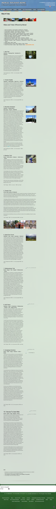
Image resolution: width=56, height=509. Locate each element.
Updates (32, 499)
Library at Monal (24, 501)
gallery (9, 146)
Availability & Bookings (40, 499)
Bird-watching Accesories (39, 501)
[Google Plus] (50, 6)
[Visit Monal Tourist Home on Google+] (2, 489)
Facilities (19, 9)
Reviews (28, 499)
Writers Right (38, 505)
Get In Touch (23, 499)
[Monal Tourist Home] (14, 5)
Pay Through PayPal (41, 9)
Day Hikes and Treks (50, 497)
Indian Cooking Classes (16, 501)
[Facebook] (48, 6)
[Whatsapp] (52, 6)
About (12, 497)
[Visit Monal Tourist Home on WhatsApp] (5, 489)
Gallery (47, 499)
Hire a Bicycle (31, 501)
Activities (15, 9)
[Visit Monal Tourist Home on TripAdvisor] (7, 489)
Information (3, 9)
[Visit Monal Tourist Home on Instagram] (9, 489)
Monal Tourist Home (5, 497)
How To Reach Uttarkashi (27, 9)
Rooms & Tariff (9, 9)
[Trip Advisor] (54, 6)
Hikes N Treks (6, 499)
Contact (34, 9)
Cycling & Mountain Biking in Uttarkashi (38, 497)
